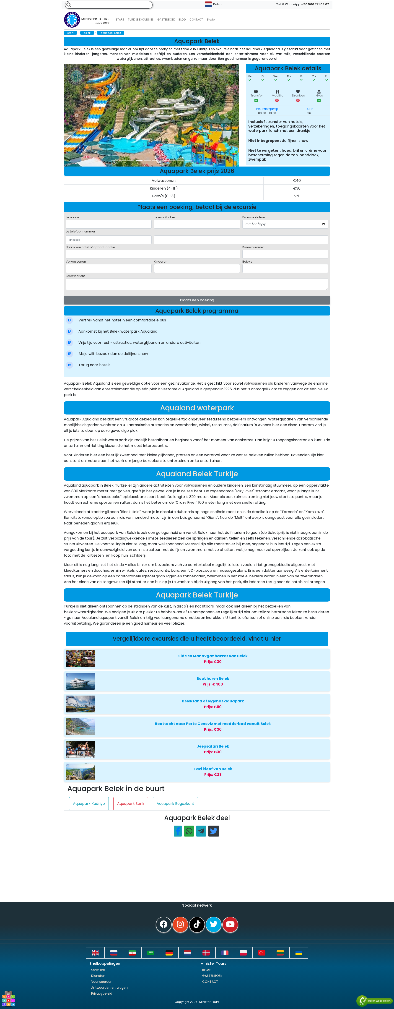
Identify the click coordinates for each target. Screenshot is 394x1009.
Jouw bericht (75, 276)
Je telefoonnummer (80, 231)
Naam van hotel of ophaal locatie (90, 247)
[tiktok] (197, 925)
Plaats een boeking (197, 300)
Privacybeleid (101, 993)
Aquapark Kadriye (89, 803)
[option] (155, 115)
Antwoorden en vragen (109, 987)
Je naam (72, 217)
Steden (211, 19)
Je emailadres (165, 217)
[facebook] (164, 925)
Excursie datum (253, 217)
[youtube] (230, 925)
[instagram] (180, 925)
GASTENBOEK (166, 19)
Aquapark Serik (130, 803)
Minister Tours (95, 21)
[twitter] (214, 925)
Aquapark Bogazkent (175, 803)
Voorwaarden (101, 981)
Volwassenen (76, 261)
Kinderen (160, 261)
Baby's (247, 261)
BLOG (206, 969)
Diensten (98, 975)
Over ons (98, 969)
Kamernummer (253, 247)
